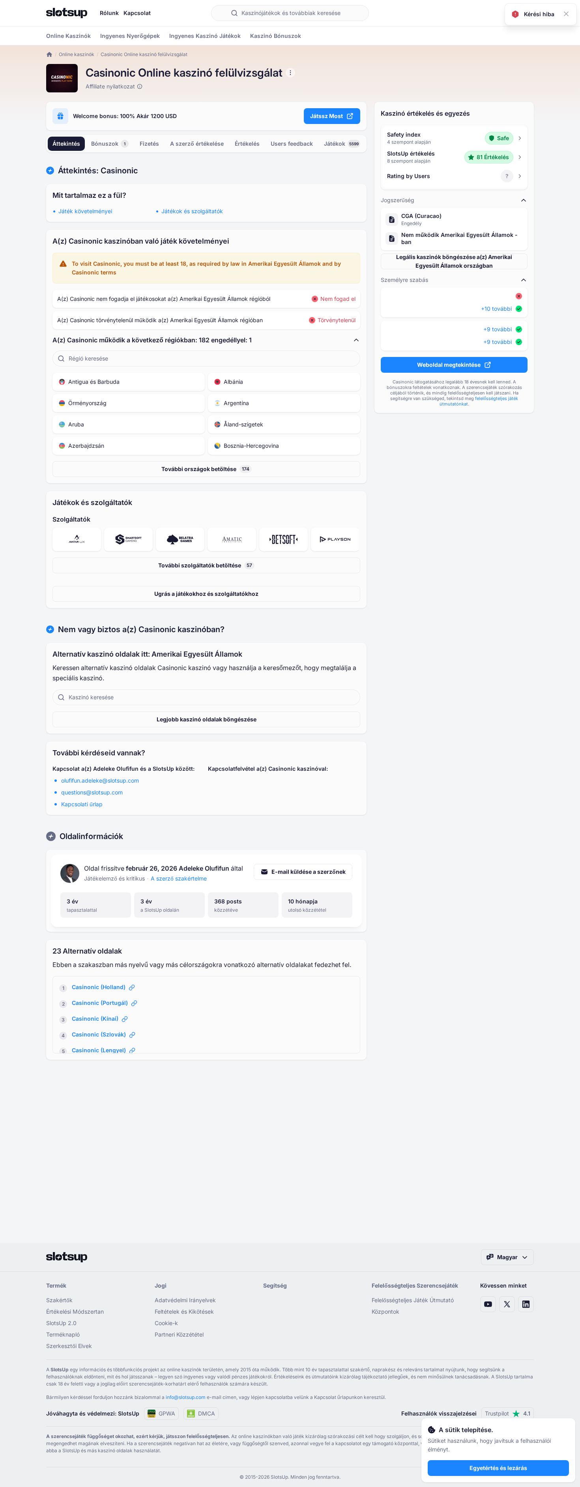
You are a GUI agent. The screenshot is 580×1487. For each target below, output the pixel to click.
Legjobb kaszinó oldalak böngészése (206, 719)
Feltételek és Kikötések (184, 1311)
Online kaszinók (76, 54)
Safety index (404, 134)
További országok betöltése (205, 469)
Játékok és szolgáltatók (192, 211)
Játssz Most (326, 116)
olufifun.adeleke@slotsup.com (100, 780)
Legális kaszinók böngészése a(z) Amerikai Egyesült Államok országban (454, 261)
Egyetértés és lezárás (498, 1467)
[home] (49, 54)
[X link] (507, 1304)
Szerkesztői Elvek (69, 1345)
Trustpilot (507, 1413)
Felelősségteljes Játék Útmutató (413, 1300)
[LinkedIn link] (526, 1304)
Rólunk (109, 12)
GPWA (167, 1413)
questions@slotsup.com (92, 792)
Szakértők (59, 1300)
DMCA (206, 1413)
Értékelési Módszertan (75, 1311)
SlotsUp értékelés (411, 153)
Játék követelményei (85, 211)
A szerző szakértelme (179, 878)
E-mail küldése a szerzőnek (308, 871)
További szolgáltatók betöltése (205, 565)
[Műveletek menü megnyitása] (290, 72)
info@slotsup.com (186, 1397)
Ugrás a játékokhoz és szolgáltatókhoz (206, 593)
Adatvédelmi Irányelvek (185, 1300)
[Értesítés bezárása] (566, 14)
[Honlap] (66, 13)
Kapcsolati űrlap (82, 804)
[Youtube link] (488, 1304)
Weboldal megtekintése (449, 364)
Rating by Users (408, 176)
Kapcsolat (137, 12)
